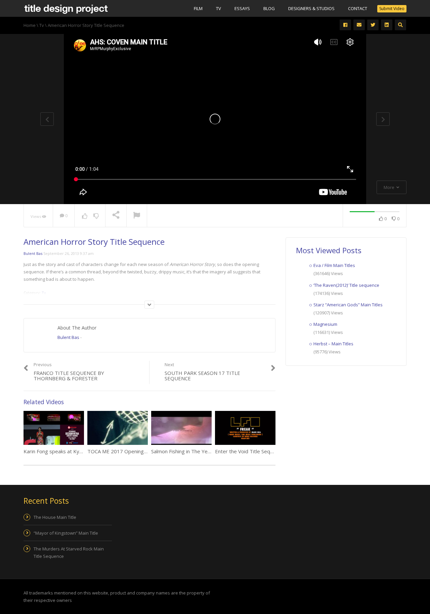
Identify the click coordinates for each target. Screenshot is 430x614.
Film (198, 8)
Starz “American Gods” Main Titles (348, 305)
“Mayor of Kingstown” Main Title (66, 533)
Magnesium (325, 324)
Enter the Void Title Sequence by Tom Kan (264, 451)
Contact (357, 8)
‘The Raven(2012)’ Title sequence (346, 285)
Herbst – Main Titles (333, 344)
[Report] (136, 216)
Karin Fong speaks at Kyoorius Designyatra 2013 (80, 451)
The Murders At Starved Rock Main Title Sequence (69, 552)
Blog (269, 8)
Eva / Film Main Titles (334, 265)
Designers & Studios (311, 8)
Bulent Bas (33, 253)
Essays (242, 8)
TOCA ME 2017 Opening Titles (122, 451)
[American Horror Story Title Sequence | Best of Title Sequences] (66, 8)
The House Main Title (55, 517)
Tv (218, 8)
